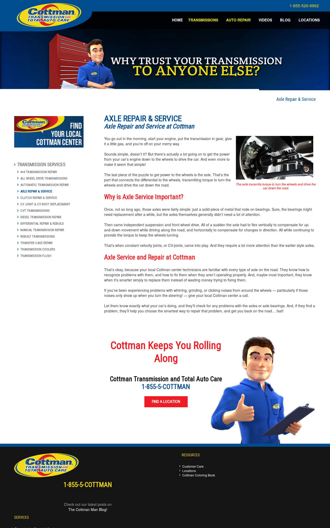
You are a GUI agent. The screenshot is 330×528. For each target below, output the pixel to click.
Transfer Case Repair (36, 243)
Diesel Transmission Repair (40, 217)
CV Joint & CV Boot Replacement (45, 204)
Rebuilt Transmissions (37, 236)
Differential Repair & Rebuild (42, 223)
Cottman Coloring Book (198, 475)
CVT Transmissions (35, 211)
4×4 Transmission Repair (38, 172)
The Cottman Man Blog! (87, 509)
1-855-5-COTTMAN (166, 387)
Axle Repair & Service (36, 191)
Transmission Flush (35, 256)
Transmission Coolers (37, 249)
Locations (189, 470)
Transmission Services (41, 164)
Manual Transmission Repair (42, 230)
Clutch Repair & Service (38, 198)
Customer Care (193, 466)
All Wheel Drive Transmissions (44, 178)
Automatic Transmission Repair (44, 185)
